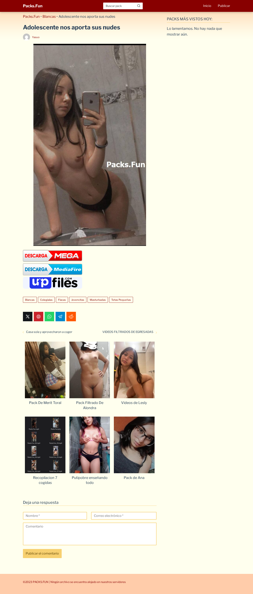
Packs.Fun (32, 6)
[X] (27, 316)
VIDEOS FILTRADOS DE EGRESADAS (127, 332)
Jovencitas (77, 299)
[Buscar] (139, 6)
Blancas (49, 16)
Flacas (62, 299)
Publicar (224, 6)
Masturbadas (98, 299)
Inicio (207, 6)
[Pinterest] (38, 316)
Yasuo (36, 37)
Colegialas (46, 299)
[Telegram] (60, 316)
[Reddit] (71, 316)
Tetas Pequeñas (121, 299)
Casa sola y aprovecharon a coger (49, 332)
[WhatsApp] (49, 316)
